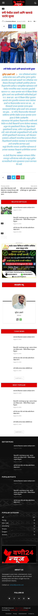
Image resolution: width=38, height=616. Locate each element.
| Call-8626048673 (23, 610)
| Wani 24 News (18, 608)
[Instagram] (24, 598)
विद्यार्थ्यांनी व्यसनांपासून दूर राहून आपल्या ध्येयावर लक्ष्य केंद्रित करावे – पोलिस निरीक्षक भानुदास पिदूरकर (25, 219)
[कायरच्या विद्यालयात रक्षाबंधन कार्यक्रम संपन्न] (6, 210)
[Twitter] (14, 26)
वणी (3, 8)
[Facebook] (10, 26)
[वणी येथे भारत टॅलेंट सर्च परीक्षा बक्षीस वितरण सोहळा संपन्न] (6, 230)
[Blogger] (9, 598)
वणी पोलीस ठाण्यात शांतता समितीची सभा (22, 368)
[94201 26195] (17, 321)
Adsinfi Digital (14, 610)
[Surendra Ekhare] (3, 21)
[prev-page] (2, 237)
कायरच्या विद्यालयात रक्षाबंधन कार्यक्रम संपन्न (24, 207)
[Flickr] (19, 598)
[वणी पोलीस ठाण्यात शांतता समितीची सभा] (6, 371)
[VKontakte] (28, 598)
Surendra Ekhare (11, 21)
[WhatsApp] (23, 26)
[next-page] (5, 237)
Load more (18, 378)
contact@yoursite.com (16, 585)
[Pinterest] (19, 26)
